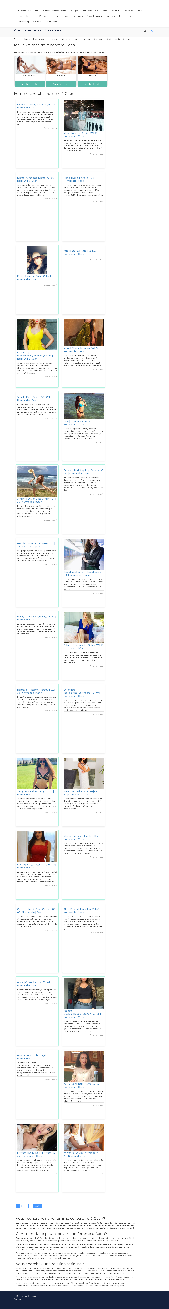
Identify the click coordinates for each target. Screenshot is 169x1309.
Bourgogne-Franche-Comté (54, 11)
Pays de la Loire (126, 16)
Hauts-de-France (25, 16)
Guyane (140, 11)
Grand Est (115, 11)
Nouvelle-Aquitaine (95, 16)
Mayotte (66, 16)
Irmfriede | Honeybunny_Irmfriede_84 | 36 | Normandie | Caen (35, 355)
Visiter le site (30, 84)
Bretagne (74, 11)
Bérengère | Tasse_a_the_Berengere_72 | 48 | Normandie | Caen (82, 692)
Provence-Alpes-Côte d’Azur (30, 22)
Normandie (78, 16)
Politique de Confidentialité (25, 1296)
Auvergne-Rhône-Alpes (28, 11)
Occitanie (111, 16)
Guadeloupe (128, 11)
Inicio (146, 31)
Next (37, 1206)
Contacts (18, 1299)
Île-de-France (51, 22)
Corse (104, 11)
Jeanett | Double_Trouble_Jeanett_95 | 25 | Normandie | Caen (82, 1014)
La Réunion (41, 16)
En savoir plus (49, 128)
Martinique (54, 16)
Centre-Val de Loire (90, 11)
